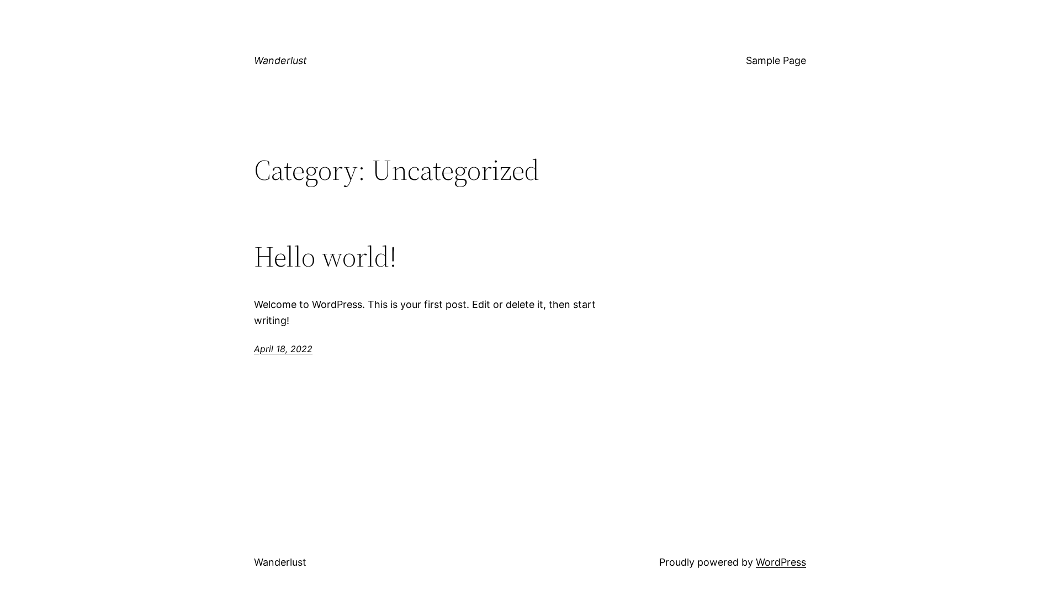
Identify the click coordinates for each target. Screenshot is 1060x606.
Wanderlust (280, 60)
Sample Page (776, 60)
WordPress (781, 562)
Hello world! (325, 256)
